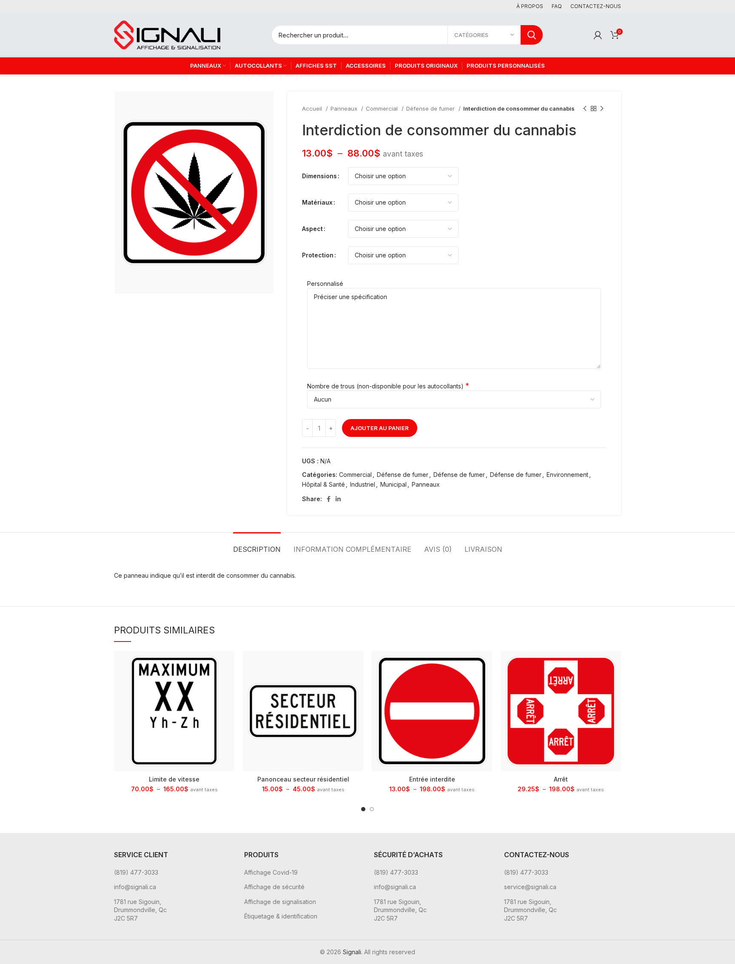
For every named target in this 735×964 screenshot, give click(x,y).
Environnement (567, 474)
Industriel (362, 484)
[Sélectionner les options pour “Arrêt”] (614, 664)
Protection (317, 255)
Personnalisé (325, 283)
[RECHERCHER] (532, 35)
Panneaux (344, 108)
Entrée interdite (432, 779)
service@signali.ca (530, 886)
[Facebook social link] (328, 499)
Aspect (312, 228)
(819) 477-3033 (136, 872)
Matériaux (317, 202)
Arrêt (561, 779)
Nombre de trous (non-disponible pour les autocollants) (385, 386)
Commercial (382, 108)
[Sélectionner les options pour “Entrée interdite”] (485, 664)
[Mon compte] (598, 34)
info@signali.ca (135, 886)
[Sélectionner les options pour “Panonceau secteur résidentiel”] (357, 664)
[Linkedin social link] (338, 499)
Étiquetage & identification (280, 916)
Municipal (393, 484)
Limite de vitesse (174, 779)
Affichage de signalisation (280, 901)
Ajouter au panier (379, 428)
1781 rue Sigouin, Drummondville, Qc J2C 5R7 (140, 910)
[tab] (257, 545)
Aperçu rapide (228, 683)
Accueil (313, 108)
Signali (352, 951)
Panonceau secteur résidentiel (303, 779)
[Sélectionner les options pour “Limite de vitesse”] (228, 664)
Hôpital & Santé (323, 484)
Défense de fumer (431, 108)
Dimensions (319, 176)
